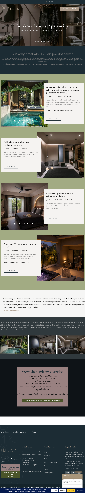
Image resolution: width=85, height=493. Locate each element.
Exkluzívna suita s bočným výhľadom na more (16, 143)
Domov (37, 41)
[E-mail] (80, 475)
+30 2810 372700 (27, 458)
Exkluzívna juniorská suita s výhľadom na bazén (59, 195)
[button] (14, 120)
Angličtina (51, 1)
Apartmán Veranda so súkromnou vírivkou (20, 245)
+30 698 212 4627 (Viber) (30, 465)
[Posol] (78, 475)
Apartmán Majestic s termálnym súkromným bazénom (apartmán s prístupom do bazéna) (62, 90)
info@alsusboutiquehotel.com (31, 471)
